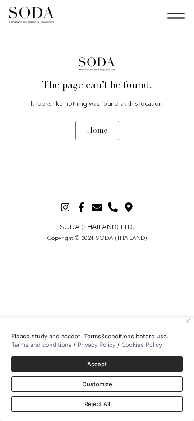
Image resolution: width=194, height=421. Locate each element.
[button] (175, 15)
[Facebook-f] (81, 207)
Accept (97, 364)
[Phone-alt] (113, 207)
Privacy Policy (96, 344)
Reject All (97, 403)
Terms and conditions (41, 344)
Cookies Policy (141, 344)
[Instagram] (65, 207)
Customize (97, 384)
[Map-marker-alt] (129, 207)
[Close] (188, 321)
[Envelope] (97, 207)
